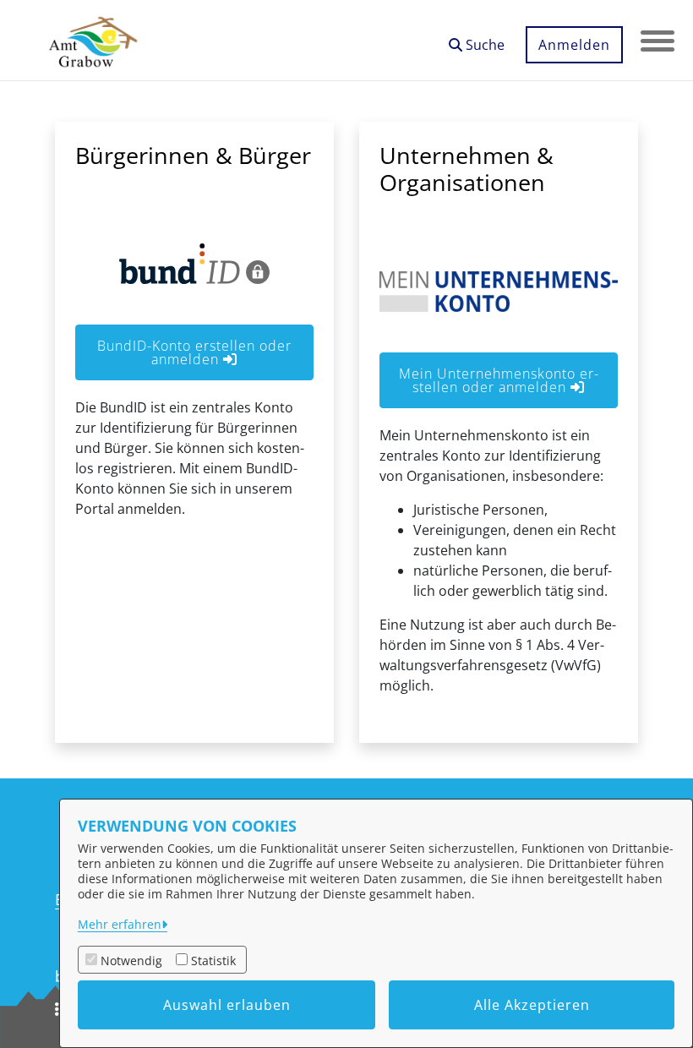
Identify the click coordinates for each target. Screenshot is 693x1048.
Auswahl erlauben (227, 1005)
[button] (476, 38)
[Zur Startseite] (93, 40)
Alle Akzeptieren (532, 1005)
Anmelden (574, 44)
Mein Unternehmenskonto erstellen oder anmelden (498, 380)
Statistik (213, 960)
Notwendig (131, 960)
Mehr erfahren (119, 924)
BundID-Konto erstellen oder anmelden (194, 352)
